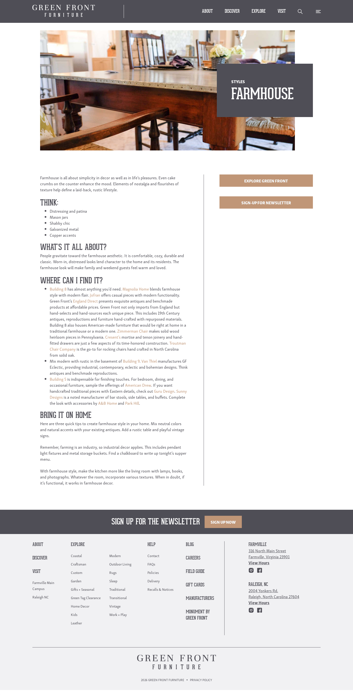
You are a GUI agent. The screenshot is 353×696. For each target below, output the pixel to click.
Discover (232, 11)
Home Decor (80, 606)
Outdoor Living (120, 564)
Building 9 (131, 361)
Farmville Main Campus (43, 585)
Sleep (113, 581)
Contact (153, 555)
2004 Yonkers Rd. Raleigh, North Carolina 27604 (274, 593)
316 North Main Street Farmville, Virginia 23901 (269, 553)
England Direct (85, 301)
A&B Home (107, 403)
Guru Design (164, 391)
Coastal (76, 555)
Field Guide (195, 571)
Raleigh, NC (258, 584)
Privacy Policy (201, 679)
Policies (153, 572)
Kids (74, 614)
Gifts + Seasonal (82, 589)
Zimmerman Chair (132, 331)
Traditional (117, 589)
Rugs (112, 572)
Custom (76, 572)
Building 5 (58, 379)
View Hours (259, 562)
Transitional (118, 597)
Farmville (258, 544)
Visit (282, 11)
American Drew (138, 385)
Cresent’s (113, 337)
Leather (76, 623)
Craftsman (78, 564)
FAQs (151, 564)
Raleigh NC (40, 597)
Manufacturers (200, 598)
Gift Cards (195, 585)
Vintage (115, 606)
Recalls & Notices (160, 589)
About (207, 11)
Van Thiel (149, 361)
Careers (193, 558)
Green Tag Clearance (86, 597)
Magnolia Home (135, 289)
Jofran (95, 295)
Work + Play (118, 614)
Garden (76, 581)
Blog (190, 544)
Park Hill (132, 403)
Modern (115, 555)
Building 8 (58, 289)
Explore (259, 11)
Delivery (153, 581)
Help (151, 544)
